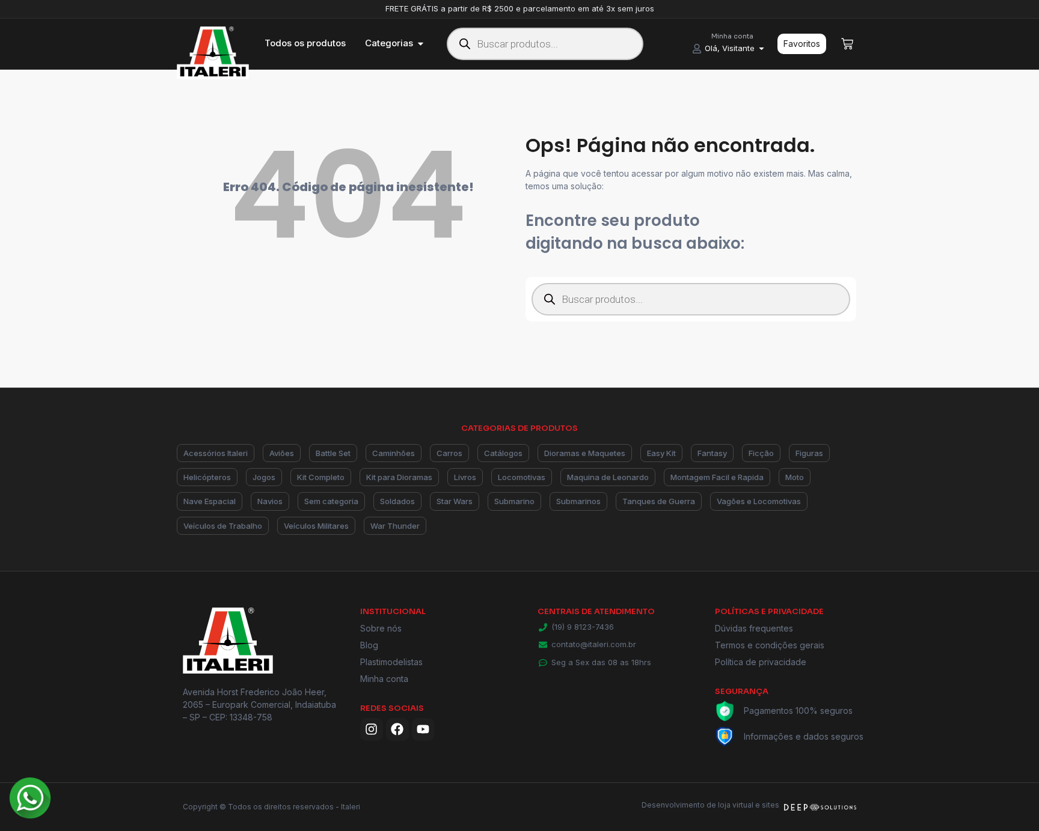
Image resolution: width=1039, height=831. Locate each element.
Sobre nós (381, 628)
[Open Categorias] (420, 43)
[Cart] (847, 44)
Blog (369, 645)
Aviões (281, 453)
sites (770, 804)
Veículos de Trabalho (222, 526)
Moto (794, 477)
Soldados (397, 501)
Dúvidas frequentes (754, 628)
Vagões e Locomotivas (759, 501)
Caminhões (393, 453)
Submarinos (578, 501)
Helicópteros (207, 477)
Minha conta (384, 679)
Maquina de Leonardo (608, 477)
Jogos (264, 477)
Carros (449, 453)
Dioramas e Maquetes (584, 453)
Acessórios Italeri (215, 453)
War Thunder (395, 526)
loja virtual (735, 804)
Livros (465, 477)
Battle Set (333, 453)
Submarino (514, 501)
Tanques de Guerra (658, 501)
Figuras (809, 453)
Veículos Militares (316, 526)
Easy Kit (661, 453)
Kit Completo (321, 477)
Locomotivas (521, 477)
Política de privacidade (760, 662)
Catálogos (503, 453)
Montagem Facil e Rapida (717, 477)
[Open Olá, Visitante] (761, 49)
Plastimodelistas (391, 662)
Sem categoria (331, 501)
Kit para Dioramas (399, 477)
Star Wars (455, 501)
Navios (270, 501)
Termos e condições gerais (769, 645)
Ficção (761, 453)
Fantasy (712, 453)
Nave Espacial (209, 501)
